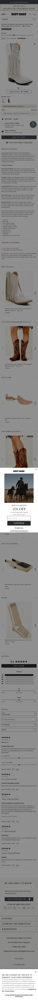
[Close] (36, 972)
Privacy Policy (9, 991)
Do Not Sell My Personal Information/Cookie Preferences (19, 995)
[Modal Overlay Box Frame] (19, 500)
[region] (19, 984)
